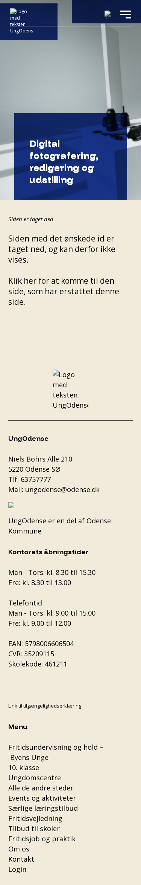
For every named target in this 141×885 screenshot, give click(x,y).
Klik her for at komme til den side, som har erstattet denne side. (63, 291)
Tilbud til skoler (34, 828)
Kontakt (21, 859)
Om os (18, 848)
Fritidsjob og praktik (42, 838)
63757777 (36, 479)
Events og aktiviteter (42, 797)
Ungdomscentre (34, 777)
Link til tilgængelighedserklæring (44, 705)
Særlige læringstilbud (43, 808)
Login (17, 869)
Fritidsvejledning (35, 818)
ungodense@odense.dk (62, 489)
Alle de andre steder (40, 787)
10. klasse (23, 767)
